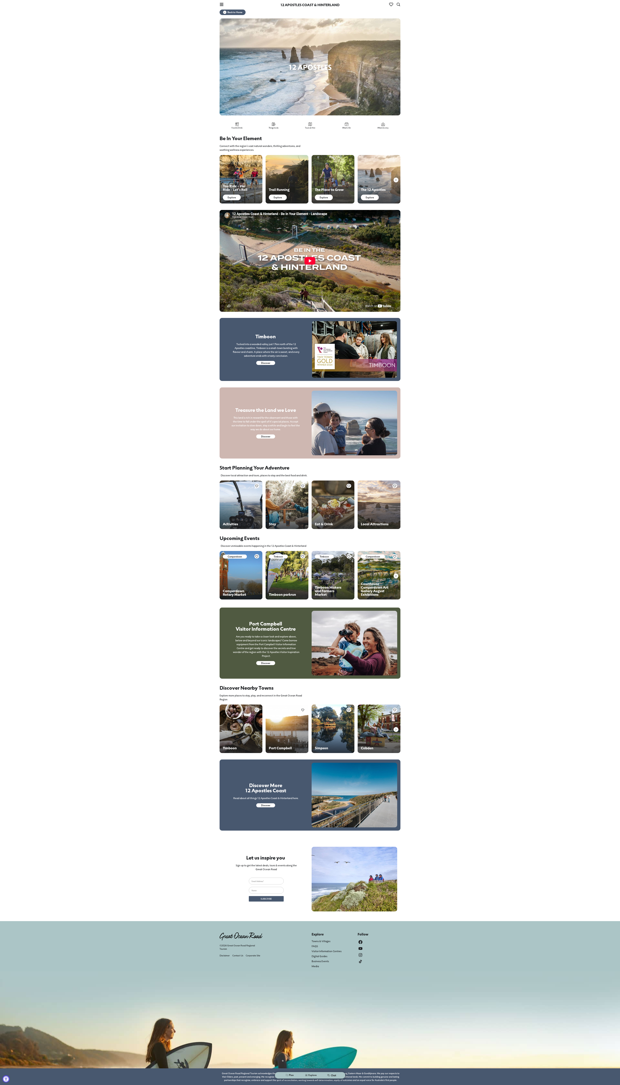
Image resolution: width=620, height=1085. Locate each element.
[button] (396, 180)
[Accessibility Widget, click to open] (6, 1079)
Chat (333, 1075)
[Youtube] (360, 948)
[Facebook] (360, 942)
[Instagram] (360, 955)
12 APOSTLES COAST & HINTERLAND (310, 4)
